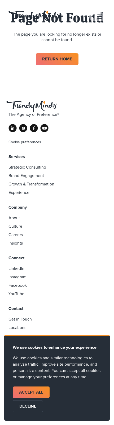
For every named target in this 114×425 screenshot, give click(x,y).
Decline (27, 406)
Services (16, 157)
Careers (15, 235)
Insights (15, 243)
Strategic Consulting (27, 167)
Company (17, 207)
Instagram (17, 277)
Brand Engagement (26, 176)
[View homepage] (34, 16)
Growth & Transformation (31, 184)
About (14, 218)
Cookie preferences (24, 142)
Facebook (17, 285)
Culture (15, 226)
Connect (16, 258)
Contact (15, 308)
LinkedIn (16, 268)
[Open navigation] (97, 16)
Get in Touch (20, 319)
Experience (18, 192)
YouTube (16, 294)
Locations (17, 327)
